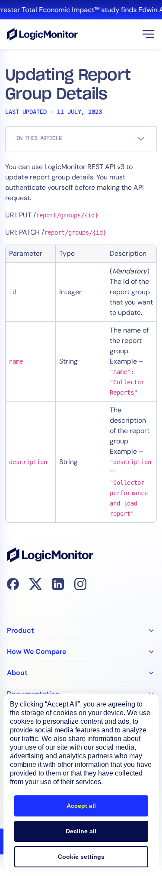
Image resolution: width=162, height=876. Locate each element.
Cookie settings (81, 856)
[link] (81, 9)
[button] (148, 34)
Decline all (81, 831)
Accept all (81, 805)
